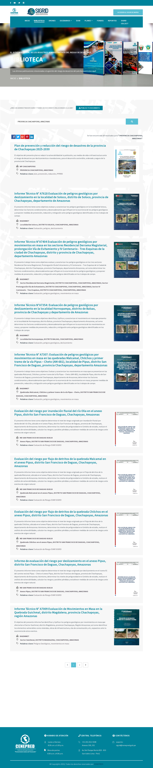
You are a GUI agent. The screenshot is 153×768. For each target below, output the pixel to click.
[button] (148, 53)
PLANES (88, 20)
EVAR (78, 20)
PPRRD (60, 174)
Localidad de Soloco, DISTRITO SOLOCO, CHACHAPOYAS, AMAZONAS (49, 224)
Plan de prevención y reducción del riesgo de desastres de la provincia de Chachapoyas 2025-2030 (60, 147)
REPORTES (112, 20)
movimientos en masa (69, 293)
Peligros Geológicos (42, 643)
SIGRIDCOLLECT (124, 22)
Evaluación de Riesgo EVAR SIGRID (47, 445)
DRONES (52, 20)
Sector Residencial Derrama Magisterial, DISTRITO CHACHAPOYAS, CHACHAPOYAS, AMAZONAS (60, 283)
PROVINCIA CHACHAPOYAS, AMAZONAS (36, 170)
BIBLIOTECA (39, 20)
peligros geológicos (51, 293)
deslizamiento (57, 228)
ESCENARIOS (65, 20)
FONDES (100, 20)
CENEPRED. (99, 764)
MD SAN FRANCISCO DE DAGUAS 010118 (36, 437)
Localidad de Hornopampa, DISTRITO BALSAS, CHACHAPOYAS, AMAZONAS (51, 339)
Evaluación (38, 228)
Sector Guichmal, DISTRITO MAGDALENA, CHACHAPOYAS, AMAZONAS (49, 640)
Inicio (13, 78)
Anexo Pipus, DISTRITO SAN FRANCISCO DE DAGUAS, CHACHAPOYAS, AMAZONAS (54, 441)
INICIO (27, 20)
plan (35, 174)
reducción (52, 174)
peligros (46, 228)
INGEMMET (24, 221)
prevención (42, 174)
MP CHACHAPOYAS (28, 166)
